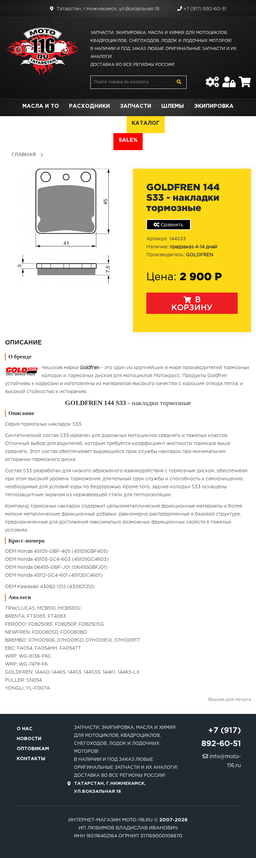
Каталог (146, 123)
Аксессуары (39, 123)
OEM (115, 123)
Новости (29, 739)
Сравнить (171, 225)
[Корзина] (245, 78)
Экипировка (214, 106)
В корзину (192, 304)
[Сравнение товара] (212, 78)
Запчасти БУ (190, 123)
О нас (24, 729)
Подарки (84, 123)
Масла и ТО (40, 106)
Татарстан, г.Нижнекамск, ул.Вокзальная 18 (107, 9)
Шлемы (172, 106)
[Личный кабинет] (229, 78)
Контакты (31, 759)
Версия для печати (229, 700)
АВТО (229, 123)
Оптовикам (33, 749)
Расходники (89, 106)
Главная (24, 155)
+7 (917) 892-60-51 (204, 9)
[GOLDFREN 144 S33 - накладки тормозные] (64, 226)
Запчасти (135, 106)
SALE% (128, 140)
